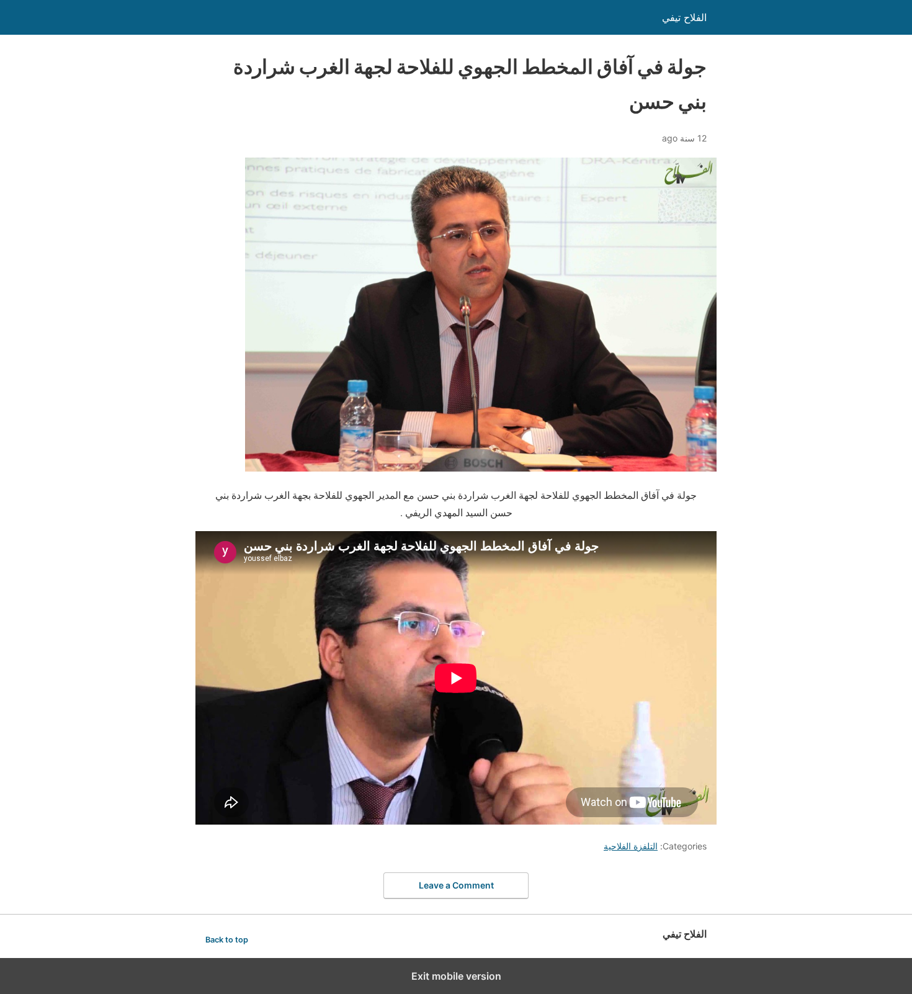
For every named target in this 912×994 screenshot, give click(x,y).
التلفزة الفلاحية (631, 846)
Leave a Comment (456, 885)
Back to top (226, 939)
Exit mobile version (456, 976)
